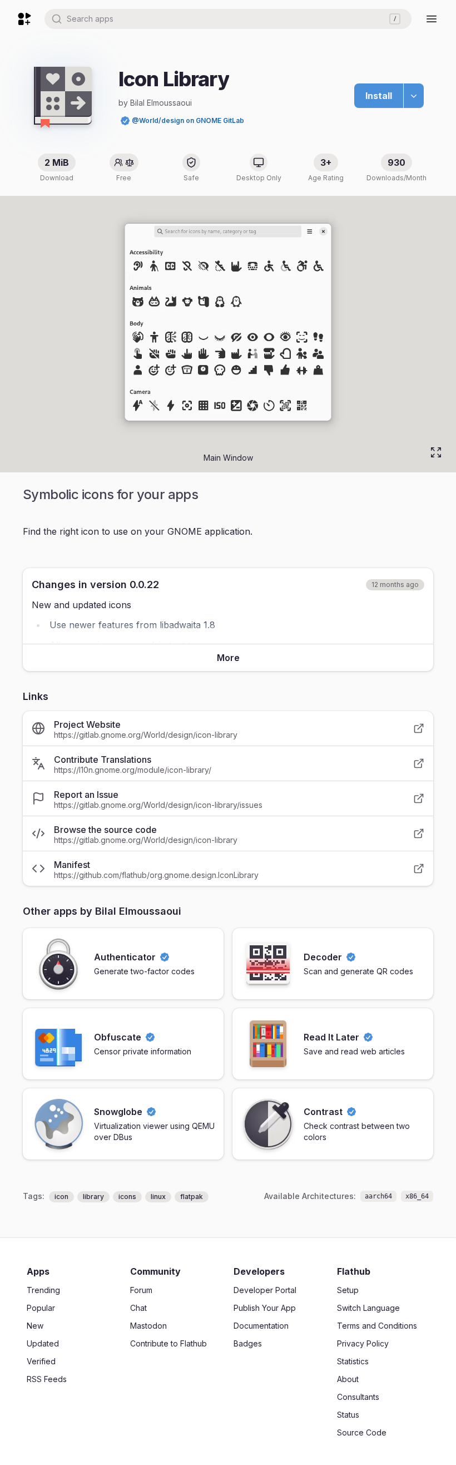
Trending (43, 1290)
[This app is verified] (125, 120)
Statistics (353, 1361)
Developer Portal (265, 1290)
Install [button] (378, 95)
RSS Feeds (47, 1379)
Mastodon (148, 1325)
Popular (41, 1308)
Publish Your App (265, 1308)
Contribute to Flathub (168, 1343)
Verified (41, 1361)
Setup (348, 1290)
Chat (138, 1308)
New (35, 1325)
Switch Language (368, 1308)
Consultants (358, 1397)
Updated (43, 1343)
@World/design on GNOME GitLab (188, 120)
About (348, 1379)
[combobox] (228, 19)
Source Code (361, 1432)
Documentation (261, 1325)
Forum (141, 1290)
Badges (248, 1343)
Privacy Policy (363, 1343)
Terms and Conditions (377, 1325)
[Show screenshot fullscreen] (436, 452)
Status (348, 1414)
